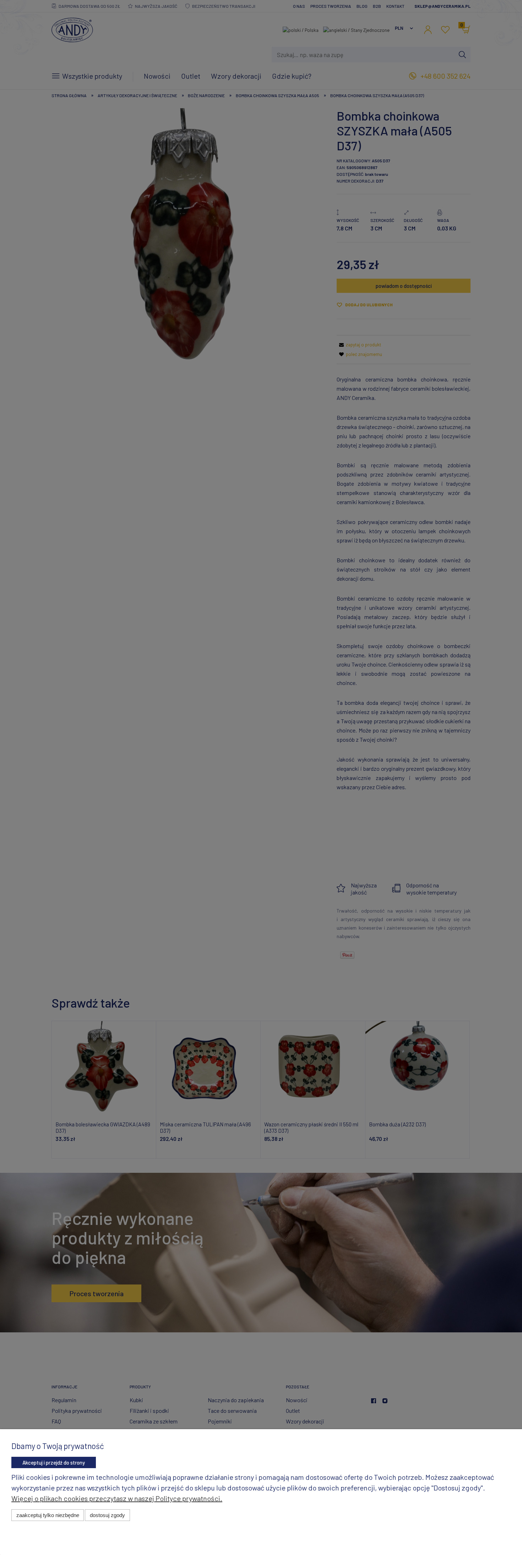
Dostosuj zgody (107, 1515)
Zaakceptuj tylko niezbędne (47, 1515)
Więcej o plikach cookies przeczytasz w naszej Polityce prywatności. (116, 1498)
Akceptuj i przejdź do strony (53, 1462)
